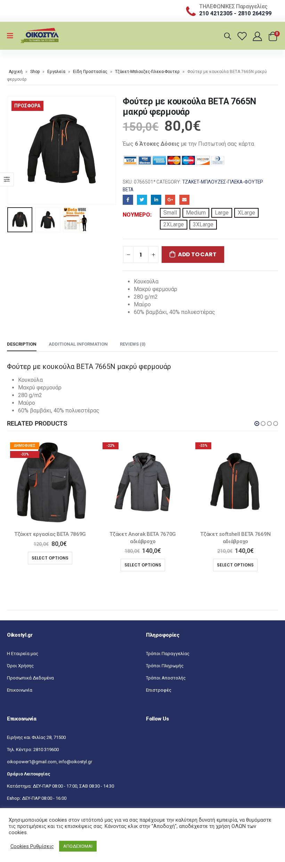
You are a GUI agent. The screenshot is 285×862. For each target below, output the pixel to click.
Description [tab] (21, 344)
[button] (257, 423)
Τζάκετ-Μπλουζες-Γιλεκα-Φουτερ (147, 71)
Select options (71, 565)
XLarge (246, 212)
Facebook (128, 200)
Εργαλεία (56, 71)
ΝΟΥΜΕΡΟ (136, 214)
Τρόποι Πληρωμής (165, 665)
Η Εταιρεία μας (22, 653)
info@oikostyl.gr (75, 761)
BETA (128, 189)
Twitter (142, 200)
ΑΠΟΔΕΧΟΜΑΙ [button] (77, 846)
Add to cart (197, 254)
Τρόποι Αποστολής (166, 677)
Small (170, 212)
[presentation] (15, 150)
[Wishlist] (243, 36)
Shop (35, 71)
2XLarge (173, 224)
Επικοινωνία (19, 690)
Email (184, 200)
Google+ (170, 200)
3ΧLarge (203, 224)
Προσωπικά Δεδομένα (30, 677)
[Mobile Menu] (12, 36)
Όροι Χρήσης (20, 665)
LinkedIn (156, 200)
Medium (196, 212)
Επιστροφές (158, 690)
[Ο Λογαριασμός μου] (258, 36)
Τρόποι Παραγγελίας (167, 653)
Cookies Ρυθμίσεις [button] (32, 846)
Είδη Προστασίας (90, 71)
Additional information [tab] (78, 344)
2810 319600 (46, 749)
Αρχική (16, 71)
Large (222, 212)
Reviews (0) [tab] (133, 344)
